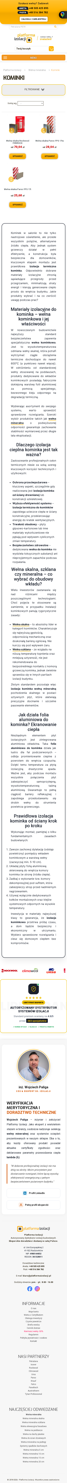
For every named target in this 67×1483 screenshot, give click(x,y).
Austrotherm (33, 1391)
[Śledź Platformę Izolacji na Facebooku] (29, 1288)
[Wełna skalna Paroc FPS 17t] (18, 173)
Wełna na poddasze (33, 1430)
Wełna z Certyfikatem (33, 1315)
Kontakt (33, 1341)
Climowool (33, 1371)
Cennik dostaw (33, 1328)
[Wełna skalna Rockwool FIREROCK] (18, 124)
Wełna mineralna (37, 70)
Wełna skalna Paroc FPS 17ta (49, 141)
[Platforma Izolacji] (33, 38)
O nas (33, 1308)
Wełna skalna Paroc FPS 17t (17, 189)
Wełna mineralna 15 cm (33, 1458)
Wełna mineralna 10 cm (33, 1454)
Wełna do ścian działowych (33, 1438)
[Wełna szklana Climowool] (27, 970)
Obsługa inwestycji (33, 1318)
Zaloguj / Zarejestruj (33, 19)
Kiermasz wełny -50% (33, 1331)
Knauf (33, 1381)
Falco (33, 1384)
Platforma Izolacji (12, 70)
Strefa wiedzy (33, 1325)
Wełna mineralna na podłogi (33, 1442)
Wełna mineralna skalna (33, 1418)
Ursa (33, 1374)
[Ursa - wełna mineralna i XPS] (48, 970)
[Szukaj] (56, 26)
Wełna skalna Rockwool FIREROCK (17, 142)
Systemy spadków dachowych (33, 1446)
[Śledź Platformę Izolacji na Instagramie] (37, 1288)
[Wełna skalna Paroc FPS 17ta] (50, 124)
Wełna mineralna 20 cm (33, 1462)
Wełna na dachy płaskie (33, 1434)
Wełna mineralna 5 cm (33, 1450)
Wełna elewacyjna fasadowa (34, 1426)
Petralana (33, 1361)
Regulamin (33, 1334)
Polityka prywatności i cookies (33, 1338)
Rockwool (33, 1368)
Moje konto (34, 1312)
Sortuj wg (12, 103)
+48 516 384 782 (38, 12)
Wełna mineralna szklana (33, 1422)
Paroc (33, 1378)
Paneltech (33, 1387)
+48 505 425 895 (38, 8)
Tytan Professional (33, 1394)
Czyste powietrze (33, 1321)
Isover (33, 1364)
